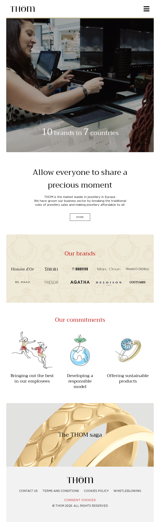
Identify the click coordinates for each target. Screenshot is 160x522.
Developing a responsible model (80, 381)
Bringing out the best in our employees (32, 378)
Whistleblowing (127, 491)
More (80, 217)
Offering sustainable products (128, 378)
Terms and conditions (61, 491)
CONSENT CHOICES (80, 500)
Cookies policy (96, 491)
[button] (80, 214)
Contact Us (28, 491)
